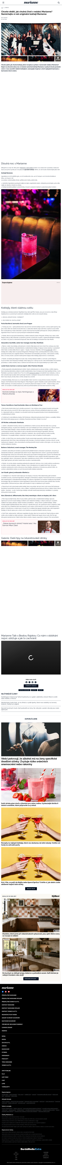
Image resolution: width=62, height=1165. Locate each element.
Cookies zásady (7, 1027)
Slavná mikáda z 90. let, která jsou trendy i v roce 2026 (13, 1116)
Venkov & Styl (6, 1065)
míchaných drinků (34, 373)
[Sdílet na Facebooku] (26, 682)
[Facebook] (3, 992)
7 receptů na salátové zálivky (49, 1110)
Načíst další (31, 888)
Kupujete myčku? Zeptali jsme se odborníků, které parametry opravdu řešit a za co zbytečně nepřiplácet (23, 1122)
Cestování (34, 1094)
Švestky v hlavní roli (18, 1108)
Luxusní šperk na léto (30, 1103)
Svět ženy (5, 1077)
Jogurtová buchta (12, 1110)
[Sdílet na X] (29, 682)
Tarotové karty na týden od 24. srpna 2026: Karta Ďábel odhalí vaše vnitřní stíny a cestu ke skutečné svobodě (24, 1118)
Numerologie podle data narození (44, 1094)
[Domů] (31, 2)
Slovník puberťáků (13, 1094)
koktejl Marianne (24, 690)
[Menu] (3, 2)
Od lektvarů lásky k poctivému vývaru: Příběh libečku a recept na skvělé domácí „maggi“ (20, 1120)
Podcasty (5, 1059)
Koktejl (34, 690)
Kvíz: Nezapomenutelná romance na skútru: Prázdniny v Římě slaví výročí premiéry (19, 1124)
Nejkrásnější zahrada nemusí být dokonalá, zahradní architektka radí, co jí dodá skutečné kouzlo (22, 1134)
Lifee (3, 1083)
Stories (4, 1052)
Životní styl (6, 1042)
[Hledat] (58, 2)
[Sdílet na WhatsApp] (35, 682)
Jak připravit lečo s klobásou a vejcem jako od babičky (25, 1111)
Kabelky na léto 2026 (12, 1103)
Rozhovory (5, 1049)
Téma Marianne (7, 1062)
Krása (4, 1039)
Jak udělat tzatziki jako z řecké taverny (33, 1110)
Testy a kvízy (20, 1094)
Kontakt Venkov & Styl (9, 1011)
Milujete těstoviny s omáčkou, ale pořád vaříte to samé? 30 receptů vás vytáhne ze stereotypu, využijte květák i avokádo (27, 1140)
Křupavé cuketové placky (7, 1108)
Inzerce (4, 1031)
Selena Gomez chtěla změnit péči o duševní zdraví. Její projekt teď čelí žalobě (18, 1132)
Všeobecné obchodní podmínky (12, 1024)
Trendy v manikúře (6, 1101)
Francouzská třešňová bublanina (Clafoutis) (32, 1108)
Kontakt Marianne (8, 1005)
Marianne (46, 1152)
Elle (3, 1074)
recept (41, 690)
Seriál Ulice (42, 1101)
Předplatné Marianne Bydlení (12, 998)
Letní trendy (7, 1096)
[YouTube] (9, 992)
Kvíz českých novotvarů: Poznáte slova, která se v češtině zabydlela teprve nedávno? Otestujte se (22, 1138)
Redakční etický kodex (9, 1014)
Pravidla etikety (5, 1094)
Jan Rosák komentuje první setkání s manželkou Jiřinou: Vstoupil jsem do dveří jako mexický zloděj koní (23, 1136)
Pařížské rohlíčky (20, 1110)
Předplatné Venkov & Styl (10, 1001)
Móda (3, 1036)
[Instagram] (6, 992)
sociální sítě (49, 350)
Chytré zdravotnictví (50, 1101)
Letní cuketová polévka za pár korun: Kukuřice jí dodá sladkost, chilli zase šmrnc (18, 1141)
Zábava (7, 7)
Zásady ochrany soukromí (11, 1018)
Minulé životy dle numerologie (17, 1101)
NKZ (16, 1155)
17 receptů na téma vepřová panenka (50, 1108)
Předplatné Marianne (9, 995)
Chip (3, 1080)
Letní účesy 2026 (21, 1103)
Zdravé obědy (14, 1096)
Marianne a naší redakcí (26, 167)
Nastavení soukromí (9, 1021)
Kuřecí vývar (4, 1110)
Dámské (46, 1154)
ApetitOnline (6, 1070)
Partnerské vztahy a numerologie (31, 1101)
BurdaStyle (46, 1155)
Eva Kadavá (4, 17)
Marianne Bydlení (30, 978)
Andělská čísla (28, 1094)
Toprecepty (6, 1087)
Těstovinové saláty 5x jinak (44, 1111)
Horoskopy (5, 1055)
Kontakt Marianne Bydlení (11, 1008)
